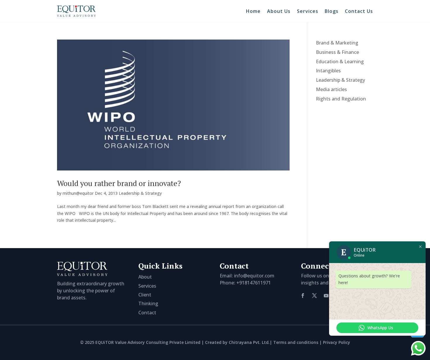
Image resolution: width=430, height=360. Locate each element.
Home (253, 11)
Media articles (331, 89)
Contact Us (359, 11)
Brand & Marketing (337, 43)
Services (307, 11)
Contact (147, 312)
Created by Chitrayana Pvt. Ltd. (237, 342)
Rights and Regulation (341, 98)
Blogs (331, 11)
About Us (278, 11)
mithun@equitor (78, 193)
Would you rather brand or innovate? (119, 183)
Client (144, 294)
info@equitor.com (254, 275)
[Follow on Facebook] (302, 295)
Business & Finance (337, 52)
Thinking (148, 303)
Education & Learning (340, 61)
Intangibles (328, 70)
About (145, 277)
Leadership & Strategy (140, 193)
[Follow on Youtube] (326, 295)
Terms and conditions (295, 342)
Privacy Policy (336, 342)
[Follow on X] (314, 295)
